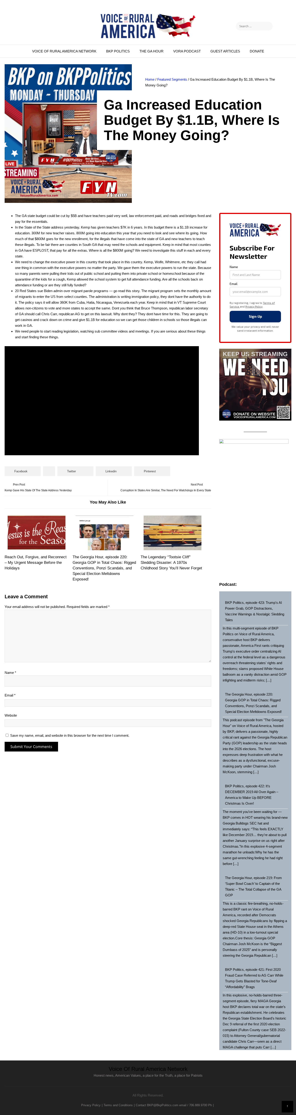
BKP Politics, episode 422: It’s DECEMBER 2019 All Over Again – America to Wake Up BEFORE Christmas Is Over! (251, 794)
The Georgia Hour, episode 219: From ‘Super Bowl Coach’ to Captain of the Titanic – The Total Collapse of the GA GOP (253, 886)
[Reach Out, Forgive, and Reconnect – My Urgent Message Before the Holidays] (37, 533)
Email (10, 695)
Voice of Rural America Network (64, 51)
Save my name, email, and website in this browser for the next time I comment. (69, 735)
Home (149, 79)
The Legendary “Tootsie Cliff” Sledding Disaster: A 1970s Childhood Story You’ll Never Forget (171, 562)
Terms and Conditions (118, 1105)
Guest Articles (225, 51)
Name (10, 673)
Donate (257, 51)
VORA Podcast (187, 51)
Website (11, 715)
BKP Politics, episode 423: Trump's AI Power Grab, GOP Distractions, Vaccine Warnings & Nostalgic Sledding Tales (254, 611)
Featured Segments (172, 79)
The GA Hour (151, 51)
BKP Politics (118, 51)
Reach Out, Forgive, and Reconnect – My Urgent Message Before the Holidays (36, 562)
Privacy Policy (91, 1105)
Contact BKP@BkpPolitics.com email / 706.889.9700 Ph (174, 1105)
